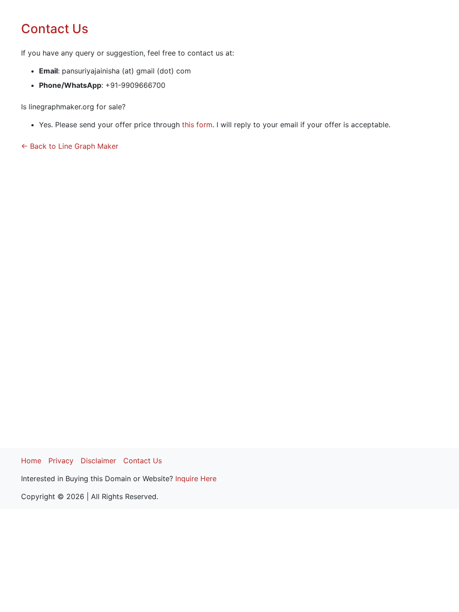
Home (31, 460)
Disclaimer (98, 460)
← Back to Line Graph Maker (69, 146)
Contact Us (142, 460)
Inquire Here (196, 478)
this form (197, 124)
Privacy (61, 460)
